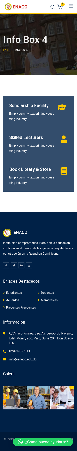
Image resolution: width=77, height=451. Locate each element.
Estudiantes (14, 293)
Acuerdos (12, 300)
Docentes (47, 293)
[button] (43, 442)
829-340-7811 (19, 351)
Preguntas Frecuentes (21, 307)
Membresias (49, 300)
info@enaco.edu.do (23, 359)
